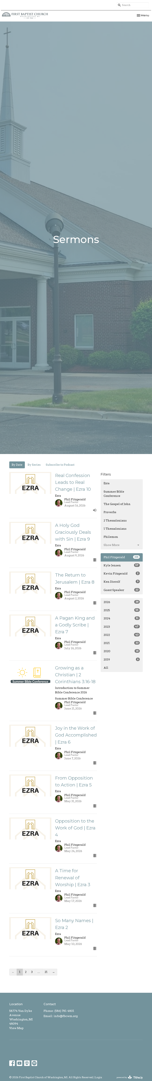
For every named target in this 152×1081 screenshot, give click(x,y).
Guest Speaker (121, 590)
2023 (121, 626)
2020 (121, 651)
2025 (121, 610)
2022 (121, 635)
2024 (121, 618)
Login (98, 1077)
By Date (17, 464)
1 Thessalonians (115, 528)
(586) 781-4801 (64, 1011)
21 (46, 972)
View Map (16, 1028)
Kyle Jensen (121, 565)
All (106, 667)
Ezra (107, 483)
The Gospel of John (117, 504)
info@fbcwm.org (66, 1016)
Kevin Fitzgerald (121, 573)
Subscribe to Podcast (60, 464)
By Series (34, 464)
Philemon (111, 537)
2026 (121, 602)
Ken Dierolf (121, 581)
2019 (121, 659)
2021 (121, 643)
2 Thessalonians (115, 520)
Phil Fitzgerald (121, 557)
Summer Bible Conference (114, 494)
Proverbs (110, 512)
